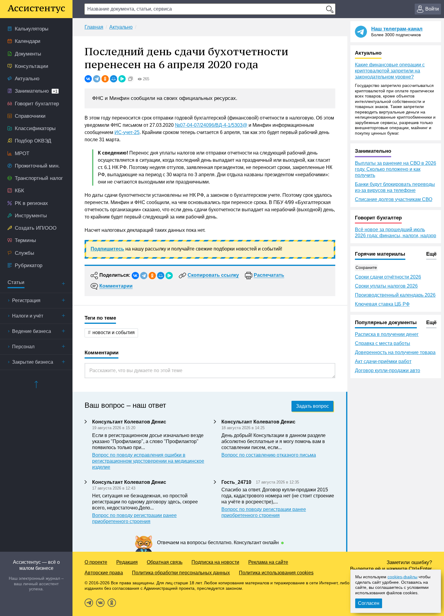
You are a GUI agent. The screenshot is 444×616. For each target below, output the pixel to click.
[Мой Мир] (113, 78)
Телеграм (89, 602)
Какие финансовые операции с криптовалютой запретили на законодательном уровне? (390, 70)
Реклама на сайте (268, 562)
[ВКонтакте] (88, 78)
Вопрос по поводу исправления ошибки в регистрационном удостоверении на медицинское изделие (148, 461)
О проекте (96, 562)
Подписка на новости (215, 562)
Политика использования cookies (276, 572)
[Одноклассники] (105, 78)
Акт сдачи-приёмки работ (383, 361)
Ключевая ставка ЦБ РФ (382, 304)
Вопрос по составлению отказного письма (268, 455)
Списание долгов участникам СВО (393, 199)
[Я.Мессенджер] (122, 78)
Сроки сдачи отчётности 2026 (388, 276)
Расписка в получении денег (387, 334)
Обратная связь (164, 562)
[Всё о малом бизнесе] (36, 9)
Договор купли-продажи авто (387, 370)
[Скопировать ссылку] (130, 78)
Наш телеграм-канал (397, 29)
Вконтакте (100, 602)
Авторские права (104, 572)
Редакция (127, 562)
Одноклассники (112, 602)
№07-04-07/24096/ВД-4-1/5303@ (211, 125)
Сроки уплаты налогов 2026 (386, 286)
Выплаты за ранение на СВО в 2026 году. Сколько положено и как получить (395, 169)
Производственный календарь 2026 (395, 295)
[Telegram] (96, 78)
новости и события (113, 332)
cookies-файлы (402, 576)
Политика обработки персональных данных (181, 572)
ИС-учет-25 (127, 132)
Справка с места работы (382, 343)
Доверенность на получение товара (395, 352)
